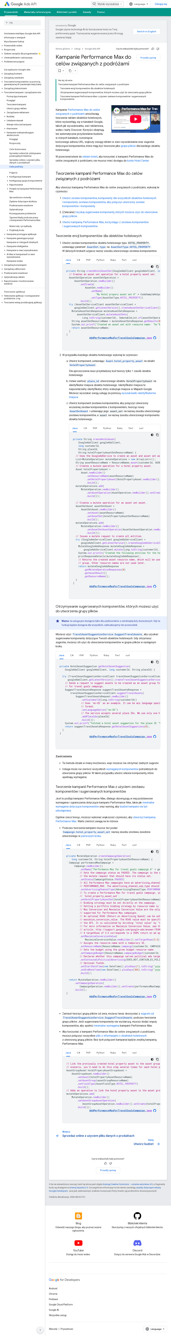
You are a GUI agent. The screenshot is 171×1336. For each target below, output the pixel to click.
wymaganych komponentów (122, 769)
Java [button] (68, 259)
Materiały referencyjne (37, 12)
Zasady (87, 12)
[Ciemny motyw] (152, 266)
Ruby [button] (113, 259)
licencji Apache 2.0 (79, 1187)
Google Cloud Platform (61, 1304)
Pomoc (101, 12)
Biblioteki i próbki (67, 12)
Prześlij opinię (148, 57)
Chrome (53, 1294)
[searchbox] (22, 22)
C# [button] (78, 259)
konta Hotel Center (138, 160)
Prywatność (67, 1329)
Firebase (53, 1299)
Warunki (53, 1329)
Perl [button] (124, 259)
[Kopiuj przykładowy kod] (157, 266)
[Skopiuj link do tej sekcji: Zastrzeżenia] (75, 756)
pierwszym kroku (91, 836)
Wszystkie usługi (57, 1315)
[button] (22, 46)
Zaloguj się (161, 4)
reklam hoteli (90, 156)
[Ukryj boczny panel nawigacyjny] (40, 1330)
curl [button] (134, 259)
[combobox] (107, 4)
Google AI (54, 1310)
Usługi (77, 48)
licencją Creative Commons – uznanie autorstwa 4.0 (127, 1184)
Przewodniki (11, 12)
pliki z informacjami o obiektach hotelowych (121, 1035)
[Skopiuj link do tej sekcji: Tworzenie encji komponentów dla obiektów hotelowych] (145, 236)
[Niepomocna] (157, 48)
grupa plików (128, 146)
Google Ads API (92, 48)
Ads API (30, 4)
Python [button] (100, 259)
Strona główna (63, 48)
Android (53, 1288)
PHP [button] (88, 259)
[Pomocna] (152, 48)
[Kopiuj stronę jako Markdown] (70, 71)
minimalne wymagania (106, 1025)
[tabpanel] (111, 307)
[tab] (68, 260)
